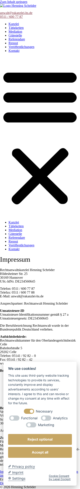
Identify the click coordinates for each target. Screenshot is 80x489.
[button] (40, 136)
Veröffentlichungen (21, 47)
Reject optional (40, 439)
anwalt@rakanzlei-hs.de (16, 13)
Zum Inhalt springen (13, 2)
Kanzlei (14, 24)
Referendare (17, 39)
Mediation (15, 31)
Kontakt (14, 50)
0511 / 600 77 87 (11, 16)
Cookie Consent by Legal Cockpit (60, 477)
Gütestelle (15, 35)
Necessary (44, 411)
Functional (29, 418)
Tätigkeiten (16, 28)
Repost (13, 43)
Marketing (46, 425)
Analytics (60, 418)
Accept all (40, 452)
